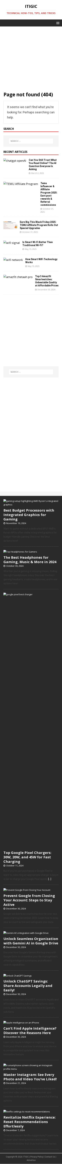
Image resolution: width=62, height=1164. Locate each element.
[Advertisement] (31, 57)
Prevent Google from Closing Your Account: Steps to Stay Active (29, 900)
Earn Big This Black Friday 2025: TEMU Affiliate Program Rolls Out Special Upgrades (39, 225)
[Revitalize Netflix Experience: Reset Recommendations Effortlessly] (26, 1111)
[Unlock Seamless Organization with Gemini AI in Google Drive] (26, 933)
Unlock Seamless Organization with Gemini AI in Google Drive (30, 940)
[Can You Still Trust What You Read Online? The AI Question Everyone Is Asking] (14, 161)
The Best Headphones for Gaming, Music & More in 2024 (29, 559)
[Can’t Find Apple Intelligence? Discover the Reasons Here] (21, 1022)
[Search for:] (31, 141)
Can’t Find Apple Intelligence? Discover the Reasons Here (29, 1030)
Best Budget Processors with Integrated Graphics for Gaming (28, 514)
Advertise (31, 1160)
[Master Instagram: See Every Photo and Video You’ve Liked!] (31, 1068)
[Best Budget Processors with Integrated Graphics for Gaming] (31, 504)
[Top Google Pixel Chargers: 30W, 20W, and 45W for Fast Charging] (31, 846)
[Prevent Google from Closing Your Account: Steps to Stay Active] (26, 889)
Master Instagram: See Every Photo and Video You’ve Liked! (30, 1076)
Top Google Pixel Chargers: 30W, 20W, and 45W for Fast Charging (27, 857)
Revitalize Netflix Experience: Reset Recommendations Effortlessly (29, 1121)
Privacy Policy (36, 1157)
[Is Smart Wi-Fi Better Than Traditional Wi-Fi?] (11, 243)
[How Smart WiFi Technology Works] (13, 260)
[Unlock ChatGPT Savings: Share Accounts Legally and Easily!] (17, 975)
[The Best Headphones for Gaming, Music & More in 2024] (20, 551)
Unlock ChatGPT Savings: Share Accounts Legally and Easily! (27, 985)
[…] (49, 879)
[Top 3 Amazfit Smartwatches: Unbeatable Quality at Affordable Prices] (18, 277)
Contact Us (50, 1157)
